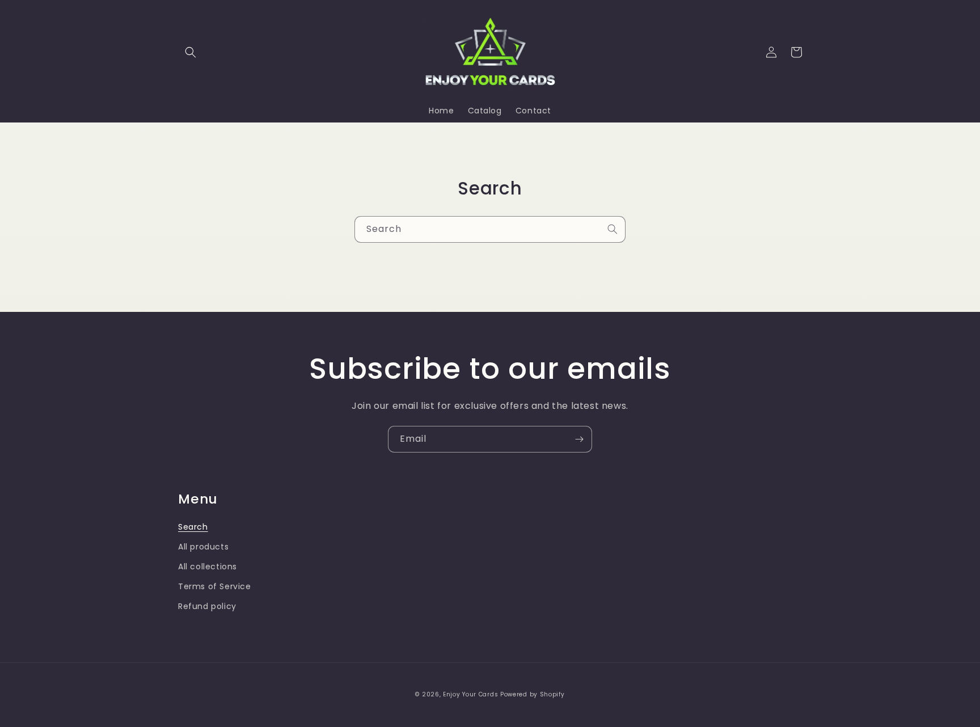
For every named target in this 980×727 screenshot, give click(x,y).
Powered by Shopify (532, 694)
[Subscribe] (579, 439)
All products (203, 546)
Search (193, 526)
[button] (190, 52)
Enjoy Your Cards (470, 694)
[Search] (612, 229)
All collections (207, 566)
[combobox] (490, 229)
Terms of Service (214, 586)
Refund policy (207, 606)
